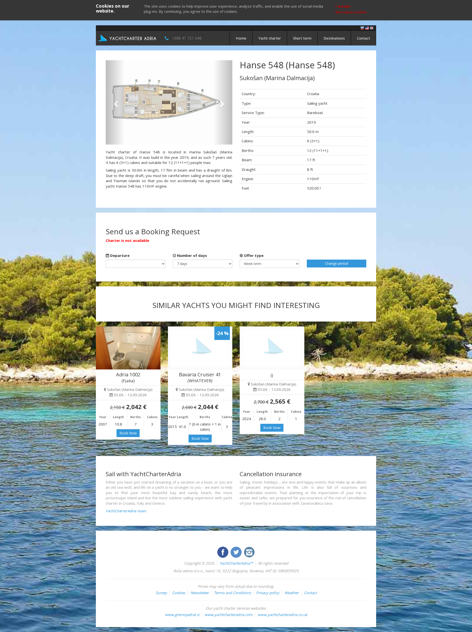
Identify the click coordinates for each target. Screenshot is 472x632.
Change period (336, 263)
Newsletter (200, 592)
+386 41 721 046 (187, 38)
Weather (291, 592)
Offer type (253, 255)
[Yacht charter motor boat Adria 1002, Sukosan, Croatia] (128, 347)
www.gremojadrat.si (182, 614)
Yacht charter (269, 38)
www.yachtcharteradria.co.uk (282, 614)
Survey (161, 592)
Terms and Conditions (232, 592)
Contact (363, 38)
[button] (115, 102)
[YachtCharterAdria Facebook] (223, 551)
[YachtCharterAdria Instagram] (249, 551)
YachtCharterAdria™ (236, 563)
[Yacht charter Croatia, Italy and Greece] (367, 28)
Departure (119, 255)
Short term (302, 38)
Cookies (178, 592)
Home (241, 38)
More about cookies (351, 12)
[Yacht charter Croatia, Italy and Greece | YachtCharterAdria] (127, 37)
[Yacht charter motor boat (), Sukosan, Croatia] (272, 347)
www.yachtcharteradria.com (228, 614)
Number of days (191, 255)
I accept (343, 6)
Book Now (128, 433)
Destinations (334, 38)
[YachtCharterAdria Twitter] (236, 551)
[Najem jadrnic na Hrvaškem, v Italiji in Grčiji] (362, 28)
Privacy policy (267, 592)
